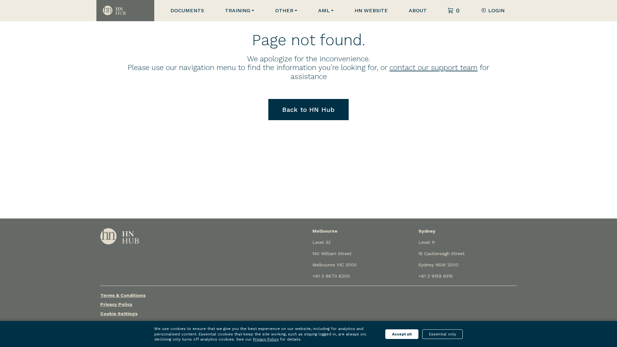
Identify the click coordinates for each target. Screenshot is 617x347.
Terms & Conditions (123, 295)
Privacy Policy (116, 304)
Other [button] (284, 10)
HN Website (371, 10)
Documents (187, 10)
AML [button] (324, 10)
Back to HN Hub (308, 109)
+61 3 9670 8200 (331, 276)
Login (496, 10)
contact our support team (433, 67)
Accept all (402, 334)
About (418, 10)
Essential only (442, 334)
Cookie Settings (119, 313)
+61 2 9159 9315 (435, 276)
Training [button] (237, 10)
